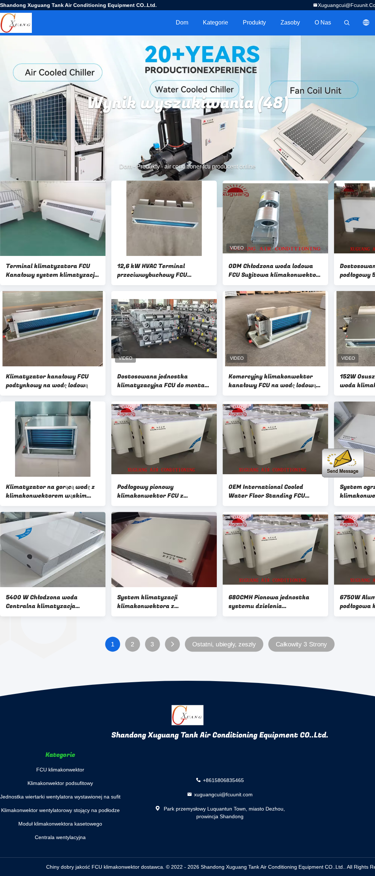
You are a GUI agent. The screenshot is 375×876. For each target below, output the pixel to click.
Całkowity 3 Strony (301, 644)
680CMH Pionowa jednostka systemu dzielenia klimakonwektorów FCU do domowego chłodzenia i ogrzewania (269, 602)
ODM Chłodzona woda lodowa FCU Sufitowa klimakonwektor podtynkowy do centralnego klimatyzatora (274, 270)
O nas (323, 22)
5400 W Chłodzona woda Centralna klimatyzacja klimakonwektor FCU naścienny (51, 602)
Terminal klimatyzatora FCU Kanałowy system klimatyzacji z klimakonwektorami (51, 270)
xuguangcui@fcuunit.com (223, 794)
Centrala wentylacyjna (60, 837)
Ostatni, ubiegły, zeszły (224, 644)
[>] (172, 644)
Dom (182, 22)
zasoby (290, 22)
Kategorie (215, 22)
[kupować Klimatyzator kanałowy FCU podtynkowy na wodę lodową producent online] (52, 328)
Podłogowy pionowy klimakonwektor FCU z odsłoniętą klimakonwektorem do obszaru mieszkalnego (161, 491)
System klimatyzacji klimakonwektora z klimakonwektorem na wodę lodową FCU (158, 602)
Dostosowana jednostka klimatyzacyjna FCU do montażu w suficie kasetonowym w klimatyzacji (164, 381)
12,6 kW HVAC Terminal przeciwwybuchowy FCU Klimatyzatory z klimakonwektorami (152, 270)
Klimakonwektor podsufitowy (60, 783)
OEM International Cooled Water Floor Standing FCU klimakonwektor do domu (267, 491)
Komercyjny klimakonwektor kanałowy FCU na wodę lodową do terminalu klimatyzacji (272, 381)
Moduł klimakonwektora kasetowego (60, 824)
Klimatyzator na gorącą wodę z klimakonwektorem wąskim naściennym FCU (50, 491)
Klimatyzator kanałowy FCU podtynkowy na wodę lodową (47, 381)
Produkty (254, 22)
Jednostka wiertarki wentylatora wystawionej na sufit (60, 797)
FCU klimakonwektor (60, 770)
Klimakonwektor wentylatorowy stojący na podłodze (60, 810)
